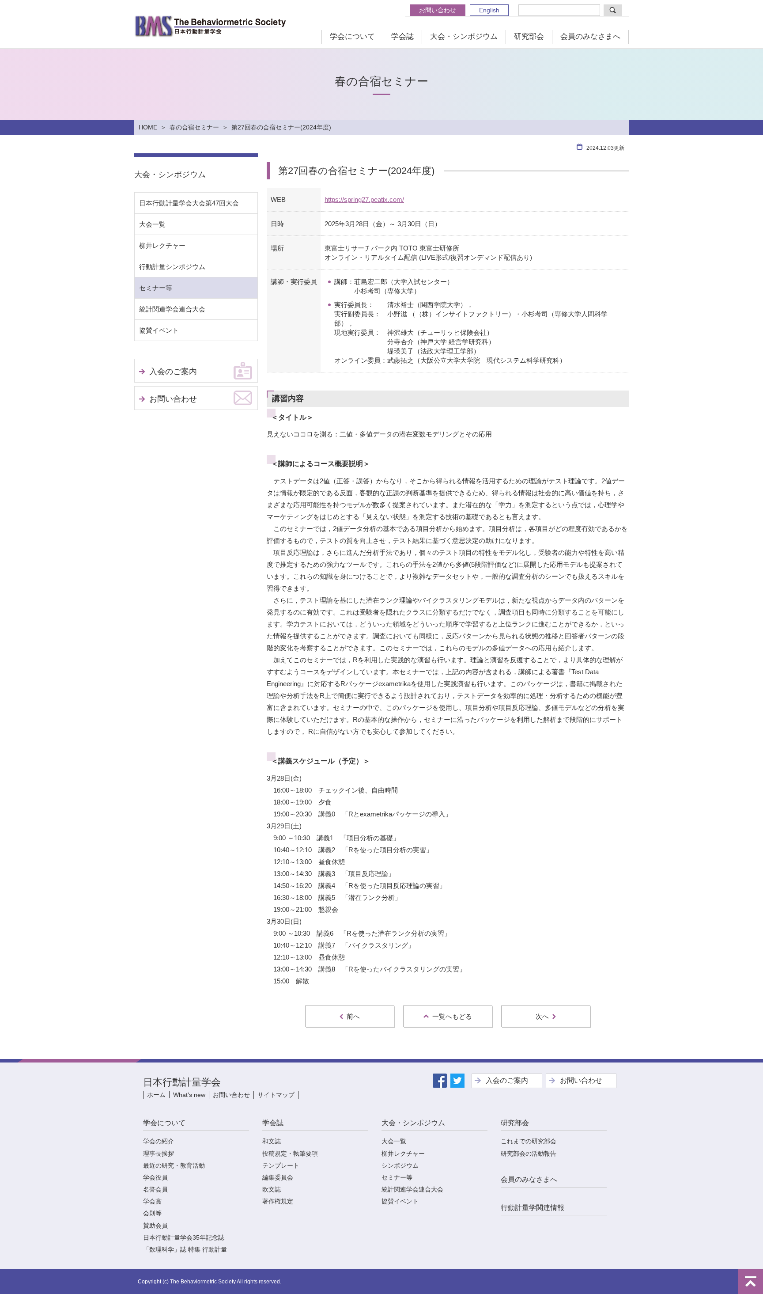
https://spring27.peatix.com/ (364, 199)
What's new (189, 1094)
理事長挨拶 (158, 1153)
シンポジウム (400, 1165)
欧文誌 (271, 1189)
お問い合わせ (437, 10)
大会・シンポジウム (464, 36)
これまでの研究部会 (528, 1141)
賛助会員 (155, 1225)
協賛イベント (159, 330)
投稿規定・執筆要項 (290, 1153)
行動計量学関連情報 (532, 1207)
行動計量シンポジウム (172, 266)
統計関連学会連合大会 (172, 309)
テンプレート (280, 1165)
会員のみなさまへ (590, 36)
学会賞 (152, 1201)
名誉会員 (155, 1189)
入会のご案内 (173, 371)
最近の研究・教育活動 (174, 1165)
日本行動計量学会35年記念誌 (183, 1237)
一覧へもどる (452, 1016)
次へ (542, 1016)
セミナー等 (155, 288)
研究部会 (529, 36)
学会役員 (155, 1177)
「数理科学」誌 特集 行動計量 (185, 1249)
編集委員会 (277, 1177)
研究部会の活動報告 (528, 1153)
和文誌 (271, 1141)
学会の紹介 (158, 1141)
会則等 (152, 1213)
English (489, 10)
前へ (353, 1016)
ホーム (156, 1094)
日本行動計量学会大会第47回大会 (189, 203)
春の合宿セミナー (194, 127)
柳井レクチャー (162, 245)
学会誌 (402, 36)
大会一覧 (152, 224)
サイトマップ (276, 1094)
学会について (352, 36)
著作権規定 (277, 1201)
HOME (148, 127)
